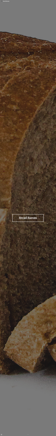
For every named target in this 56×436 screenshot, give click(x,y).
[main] (28, 218)
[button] (28, 435)
